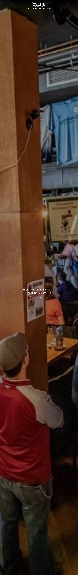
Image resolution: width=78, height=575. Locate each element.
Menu (29, 8)
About (44, 8)
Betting (40, 8)
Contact (48, 8)
